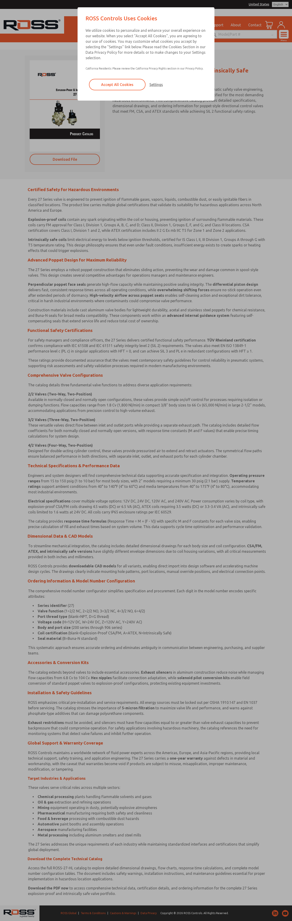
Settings (156, 85)
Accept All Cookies (117, 85)
